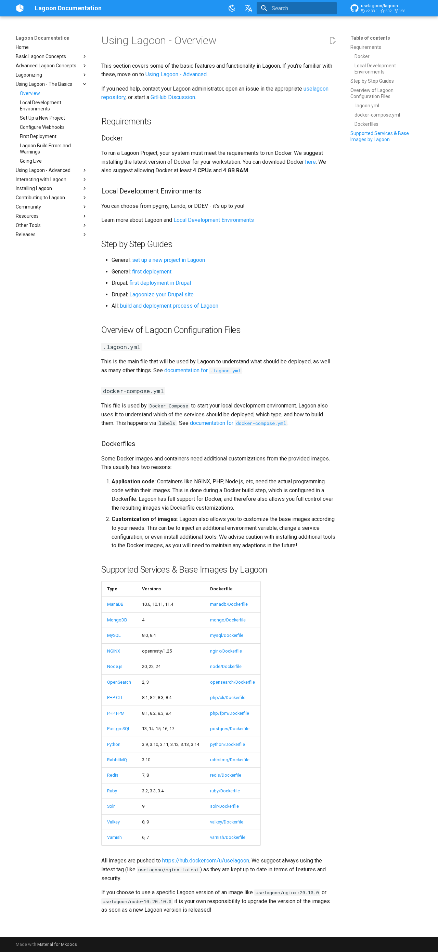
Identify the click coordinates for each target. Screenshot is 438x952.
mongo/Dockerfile (228, 619)
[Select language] (248, 8)
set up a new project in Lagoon (168, 260)
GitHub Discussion (173, 97)
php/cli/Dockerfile (227, 697)
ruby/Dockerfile (225, 790)
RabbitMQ (117, 759)
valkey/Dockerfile (226, 821)
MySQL (114, 635)
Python (113, 744)
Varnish (114, 837)
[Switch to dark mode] (232, 8)
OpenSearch (119, 682)
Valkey (113, 821)
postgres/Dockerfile (229, 728)
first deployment (151, 271)
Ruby (112, 790)
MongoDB (117, 619)
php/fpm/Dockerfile (229, 713)
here (310, 162)
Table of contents (370, 38)
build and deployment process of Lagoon (169, 306)
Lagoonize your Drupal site (161, 294)
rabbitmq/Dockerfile (229, 759)
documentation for (202, 370)
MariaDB (115, 604)
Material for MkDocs (57, 944)
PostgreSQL (118, 728)
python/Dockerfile (227, 744)
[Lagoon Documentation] (20, 8)
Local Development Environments (213, 220)
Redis (112, 775)
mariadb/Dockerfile (229, 604)
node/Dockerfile (226, 666)
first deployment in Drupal (160, 283)
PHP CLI (114, 697)
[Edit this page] (332, 40)
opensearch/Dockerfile (232, 682)
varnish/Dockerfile (227, 837)
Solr (111, 806)
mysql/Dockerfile (226, 635)
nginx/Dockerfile (226, 651)
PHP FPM (116, 713)
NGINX (113, 651)
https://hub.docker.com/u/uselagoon (205, 860)
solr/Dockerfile (224, 806)
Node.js (115, 666)
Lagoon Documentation (42, 38)
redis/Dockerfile (225, 775)
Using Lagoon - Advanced (176, 74)
